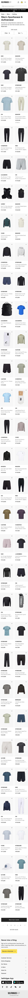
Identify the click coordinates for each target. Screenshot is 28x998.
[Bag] (21, 2)
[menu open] (25, 2)
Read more (4, 26)
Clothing (14, 14)
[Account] (18, 2)
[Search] (3, 6)
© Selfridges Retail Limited (14, 995)
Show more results (14, 920)
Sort (19, 33)
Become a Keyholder (7, 951)
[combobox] (15, 6)
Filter (6, 33)
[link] (7, 59)
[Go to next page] (25, 925)
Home (2, 14)
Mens (8, 14)
